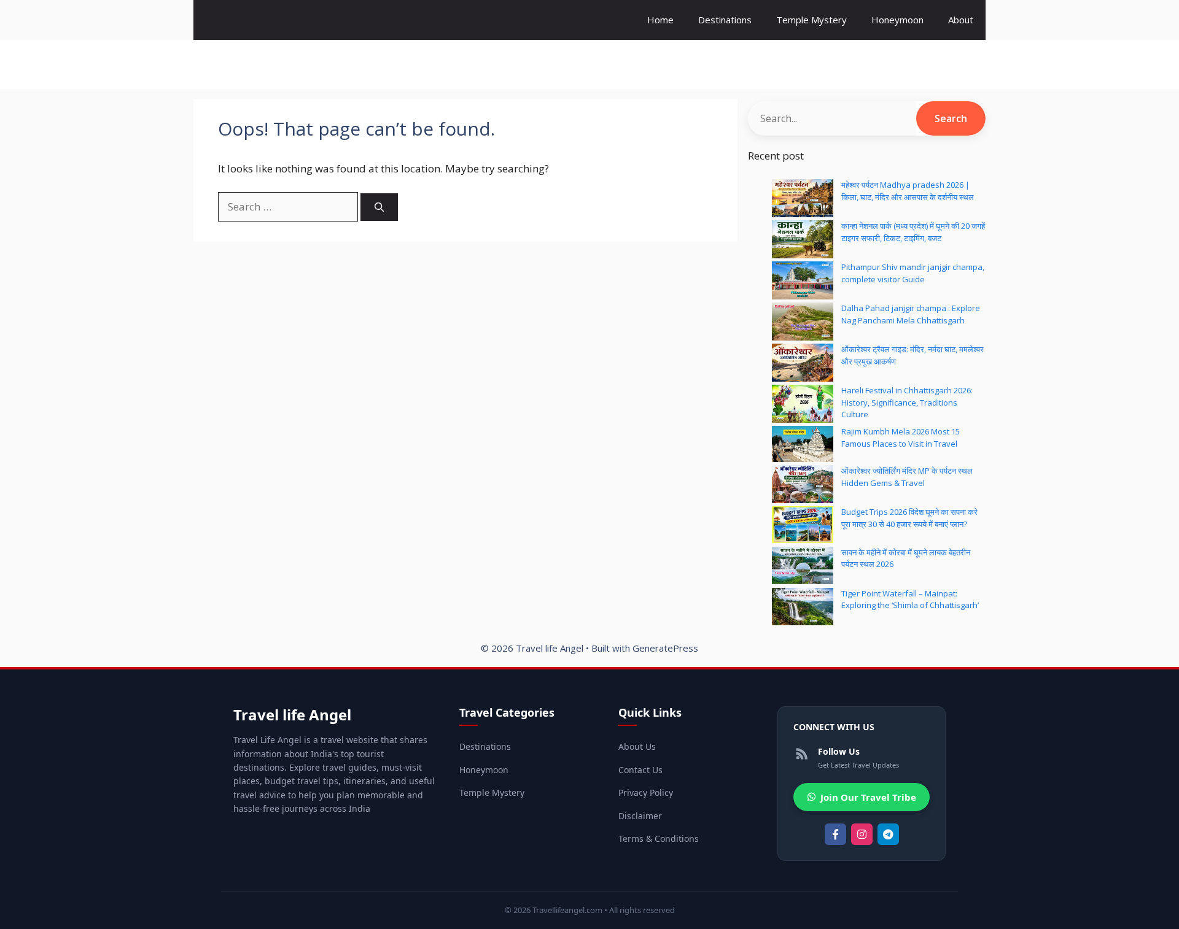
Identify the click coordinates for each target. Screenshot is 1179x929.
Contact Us (640, 770)
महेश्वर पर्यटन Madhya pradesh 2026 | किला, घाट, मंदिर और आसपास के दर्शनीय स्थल (907, 190)
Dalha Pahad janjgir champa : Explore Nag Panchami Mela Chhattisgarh (910, 314)
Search (951, 118)
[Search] (379, 207)
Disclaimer (640, 816)
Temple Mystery (811, 19)
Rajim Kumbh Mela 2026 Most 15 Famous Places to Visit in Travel (900, 437)
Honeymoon (897, 19)
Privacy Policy (645, 792)
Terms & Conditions (658, 838)
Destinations (725, 19)
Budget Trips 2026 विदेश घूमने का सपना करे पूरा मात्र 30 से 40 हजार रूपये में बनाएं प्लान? (909, 518)
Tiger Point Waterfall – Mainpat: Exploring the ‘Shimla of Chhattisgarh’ (910, 599)
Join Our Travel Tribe (868, 797)
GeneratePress (665, 648)
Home (660, 19)
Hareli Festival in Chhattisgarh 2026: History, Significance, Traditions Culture (907, 402)
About (960, 19)
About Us (637, 746)
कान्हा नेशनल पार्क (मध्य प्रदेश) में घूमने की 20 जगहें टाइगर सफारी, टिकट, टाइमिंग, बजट (913, 232)
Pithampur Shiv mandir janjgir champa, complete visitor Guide (912, 273)
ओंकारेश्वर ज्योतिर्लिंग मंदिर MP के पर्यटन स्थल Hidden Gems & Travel (907, 476)
